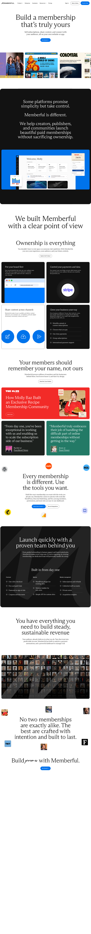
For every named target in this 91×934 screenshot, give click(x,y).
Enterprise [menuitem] (27, 3)
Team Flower (64, 450)
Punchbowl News (21, 450)
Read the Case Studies (45, 381)
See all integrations (53, 506)
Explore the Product (45, 256)
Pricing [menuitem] (50, 3)
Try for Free (85, 3)
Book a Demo (75, 3)
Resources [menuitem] (42, 3)
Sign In (67, 3)
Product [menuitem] (20, 3)
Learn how (10, 414)
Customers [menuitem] (35, 3)
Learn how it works (38, 506)
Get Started (45, 40)
